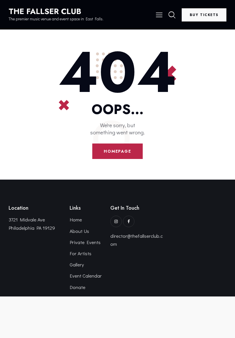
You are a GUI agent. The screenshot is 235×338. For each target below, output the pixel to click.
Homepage (117, 151)
